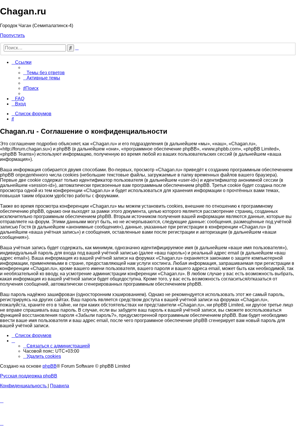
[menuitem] (44, 72)
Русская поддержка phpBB (28, 375)
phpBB (49, 366)
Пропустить (12, 35)
